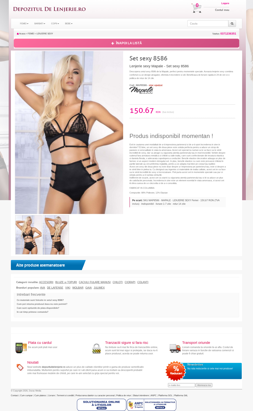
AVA (42, 287)
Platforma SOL (165, 395)
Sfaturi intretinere (141, 395)
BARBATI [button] (38, 23)
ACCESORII (46, 282)
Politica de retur (124, 395)
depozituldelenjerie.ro (53, 367)
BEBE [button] (68, 23)
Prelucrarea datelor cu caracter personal (95, 395)
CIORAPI (130, 282)
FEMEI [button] (23, 23)
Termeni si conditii (65, 395)
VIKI (67, 287)
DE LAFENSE (55, 287)
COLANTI (142, 282)
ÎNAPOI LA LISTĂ (129, 43)
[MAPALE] (141, 90)
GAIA (88, 287)
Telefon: (224, 33)
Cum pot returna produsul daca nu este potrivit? (42, 304)
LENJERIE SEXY (45, 33)
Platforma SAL (181, 395)
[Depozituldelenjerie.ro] (49, 9)
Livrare (52, 395)
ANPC (154, 395)
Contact (15, 395)
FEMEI (31, 33)
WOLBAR (77, 287)
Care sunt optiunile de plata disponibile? (38, 308)
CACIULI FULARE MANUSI (95, 282)
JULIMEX (99, 287)
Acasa (22, 33)
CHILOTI (118, 282)
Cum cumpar (26, 395)
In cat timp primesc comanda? (32, 312)
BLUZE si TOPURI (66, 282)
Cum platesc (40, 395)
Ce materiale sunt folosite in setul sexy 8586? (40, 300)
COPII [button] (54, 23)
